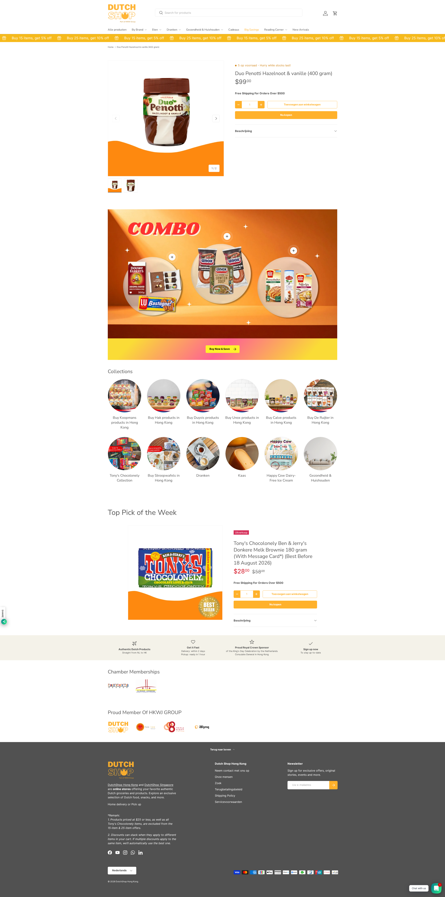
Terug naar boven (221, 749)
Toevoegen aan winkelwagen (302, 104)
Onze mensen (224, 777)
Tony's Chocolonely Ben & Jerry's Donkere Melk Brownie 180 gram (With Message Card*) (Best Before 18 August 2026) (273, 553)
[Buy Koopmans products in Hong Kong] (124, 395)
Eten (155, 30)
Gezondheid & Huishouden (203, 30)
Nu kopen (286, 115)
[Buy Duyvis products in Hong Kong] (203, 395)
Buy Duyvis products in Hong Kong (203, 420)
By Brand (137, 30)
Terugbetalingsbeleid (228, 789)
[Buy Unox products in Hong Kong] (242, 395)
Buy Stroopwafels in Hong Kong (164, 478)
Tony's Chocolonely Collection (124, 478)
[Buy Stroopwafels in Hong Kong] (163, 453)
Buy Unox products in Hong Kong (242, 420)
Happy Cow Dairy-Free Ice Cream (281, 478)
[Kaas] (242, 453)
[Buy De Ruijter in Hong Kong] (320, 395)
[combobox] (228, 13)
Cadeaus (233, 30)
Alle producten (117, 30)
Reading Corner (274, 30)
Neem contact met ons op (232, 770)
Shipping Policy (225, 795)
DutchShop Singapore (158, 785)
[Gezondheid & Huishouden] (320, 453)
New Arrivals (301, 30)
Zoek (218, 783)
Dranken (172, 30)
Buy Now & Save (219, 349)
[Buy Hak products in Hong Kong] (163, 395)
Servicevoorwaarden (228, 802)
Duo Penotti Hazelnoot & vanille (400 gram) (138, 47)
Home (111, 47)
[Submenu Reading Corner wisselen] (286, 30)
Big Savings (251, 30)
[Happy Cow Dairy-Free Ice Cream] (281, 453)
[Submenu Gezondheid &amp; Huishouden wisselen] (222, 30)
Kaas (242, 475)
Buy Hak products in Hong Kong (163, 420)
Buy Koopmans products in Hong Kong (124, 422)
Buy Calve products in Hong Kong (281, 420)
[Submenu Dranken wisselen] (180, 30)
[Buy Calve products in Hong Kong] (281, 395)
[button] (335, 13)
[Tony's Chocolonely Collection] (124, 453)
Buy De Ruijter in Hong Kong (320, 420)
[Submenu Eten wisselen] (160, 30)
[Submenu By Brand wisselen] (146, 30)
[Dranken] (203, 453)
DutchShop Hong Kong (123, 785)
